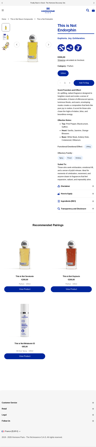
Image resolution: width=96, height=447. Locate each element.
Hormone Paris (18, 437)
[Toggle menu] (2, 10)
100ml (63, 73)
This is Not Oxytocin (71, 276)
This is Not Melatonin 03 (25, 343)
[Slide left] (17, 44)
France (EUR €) (11, 431)
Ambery (78, 158)
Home (4, 19)
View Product (24, 289)
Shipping (61, 60)
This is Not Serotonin (25, 276)
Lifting (88, 146)
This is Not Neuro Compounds (21, 19)
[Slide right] (48, 44)
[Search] (87, 10)
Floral (69, 158)
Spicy (61, 158)
